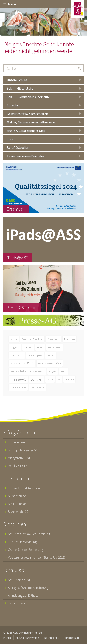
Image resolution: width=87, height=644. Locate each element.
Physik (52, 371)
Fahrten (28, 347)
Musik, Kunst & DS (22, 363)
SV (59, 379)
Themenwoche (18, 387)
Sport (50, 379)
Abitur (13, 339)
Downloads (53, 339)
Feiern (40, 347)
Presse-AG (18, 379)
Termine (69, 379)
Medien (50, 355)
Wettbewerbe (37, 387)
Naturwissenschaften (49, 363)
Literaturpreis (35, 355)
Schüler (36, 379)
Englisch (14, 347)
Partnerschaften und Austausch (27, 371)
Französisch (16, 355)
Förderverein (54, 347)
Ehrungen (69, 339)
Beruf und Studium (32, 339)
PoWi (63, 371)
